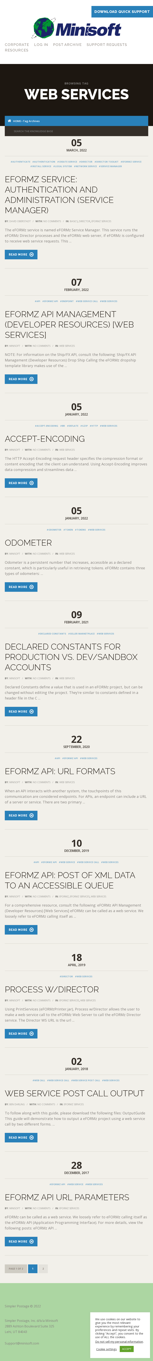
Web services (67, 346)
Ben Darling (17, 1104)
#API (37, 301)
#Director (85, 161)
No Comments (52, 221)
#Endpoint (67, 301)
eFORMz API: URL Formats (60, 771)
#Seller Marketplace (81, 633)
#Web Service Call (87, 301)
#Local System (62, 166)
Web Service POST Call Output (74, 1093)
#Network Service (85, 166)
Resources (16, 50)
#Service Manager (110, 166)
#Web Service (67, 862)
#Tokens (80, 529)
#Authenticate (20, 161)
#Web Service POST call (85, 1080)
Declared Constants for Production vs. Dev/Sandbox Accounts (71, 657)
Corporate (17, 45)
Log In (41, 45)
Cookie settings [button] (106, 1349)
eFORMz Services (101, 221)
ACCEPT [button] (126, 1349)
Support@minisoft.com (22, 1343)
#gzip (84, 425)
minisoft (14, 346)
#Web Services (108, 301)
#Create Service (67, 161)
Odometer (28, 543)
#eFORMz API (50, 301)
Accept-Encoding (45, 439)
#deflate (72, 425)
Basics (74, 221)
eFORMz (64, 896)
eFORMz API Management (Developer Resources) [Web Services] (69, 324)
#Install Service (40, 166)
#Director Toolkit (106, 161)
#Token (68, 529)
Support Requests (107, 45)
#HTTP (94, 425)
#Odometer (54, 529)
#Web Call (38, 1080)
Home (17, 121)
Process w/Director (52, 989)
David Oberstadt (20, 221)
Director (84, 221)
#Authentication (43, 161)
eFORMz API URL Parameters (67, 1197)
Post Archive (67, 45)
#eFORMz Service (131, 161)
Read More (18, 254)
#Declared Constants (52, 633)
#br (62, 425)
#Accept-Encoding (46, 425)
